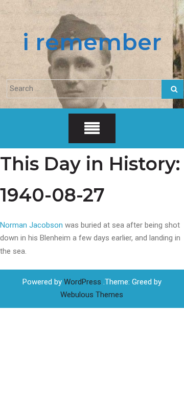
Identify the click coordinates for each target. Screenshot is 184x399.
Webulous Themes (91, 294)
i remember (92, 42)
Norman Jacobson (31, 225)
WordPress (82, 281)
